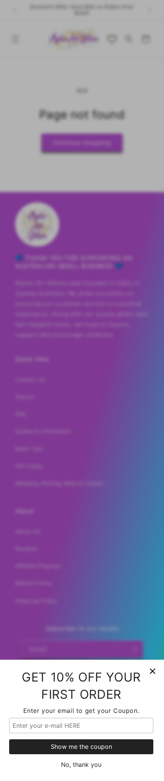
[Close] (152, 671)
